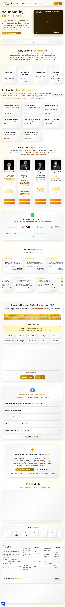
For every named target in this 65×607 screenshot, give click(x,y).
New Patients (56, 554)
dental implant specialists (37, 154)
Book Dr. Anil (25, 203)
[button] (3, 604)
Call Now (41, 377)
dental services (45, 397)
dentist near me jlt (12, 318)
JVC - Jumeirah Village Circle (44, 336)
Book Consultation (11, 33)
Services (24, 3)
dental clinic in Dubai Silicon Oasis (12, 25)
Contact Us (56, 552)
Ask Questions (43, 469)
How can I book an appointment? (14, 417)
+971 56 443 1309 (8, 563)
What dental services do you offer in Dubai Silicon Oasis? (21, 423)
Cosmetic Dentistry (27, 557)
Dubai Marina (21, 335)
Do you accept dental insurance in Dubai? (17, 430)
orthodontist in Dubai (32, 152)
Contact (40, 3)
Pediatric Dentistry (27, 567)
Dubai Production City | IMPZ (32, 341)
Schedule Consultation (25, 469)
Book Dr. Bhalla (57, 203)
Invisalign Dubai (37, 553)
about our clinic (28, 59)
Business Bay (9, 335)
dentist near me (31, 55)
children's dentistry (23, 27)
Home (14, 3)
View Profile (9, 199)
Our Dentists (46, 554)
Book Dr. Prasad (10, 203)
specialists (30, 150)
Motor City (55, 335)
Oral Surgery (26, 561)
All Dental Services (27, 548)
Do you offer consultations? (13, 410)
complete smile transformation (31, 462)
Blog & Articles (57, 561)
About (18, 3)
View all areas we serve (31, 372)
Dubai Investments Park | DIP (21, 341)
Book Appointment (27, 377)
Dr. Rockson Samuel (27, 604)
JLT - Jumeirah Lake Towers (32, 336)
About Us (56, 550)
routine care (40, 460)
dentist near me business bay (47, 318)
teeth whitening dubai (10, 315)
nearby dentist (38, 61)
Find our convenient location (14, 99)
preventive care (9, 93)
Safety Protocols (57, 559)
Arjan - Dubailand (55, 340)
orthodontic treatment (35, 95)
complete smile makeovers (10, 29)
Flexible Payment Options (33, 473)
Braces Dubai (36, 555)
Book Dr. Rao (41, 203)
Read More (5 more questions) (31, 436)
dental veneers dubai (50, 315)
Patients (30, 3)
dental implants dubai (24, 315)
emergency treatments (36, 57)
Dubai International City (9, 341)
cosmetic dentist (50, 152)
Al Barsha (44, 340)
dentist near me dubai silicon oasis (28, 318)
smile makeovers (27, 93)
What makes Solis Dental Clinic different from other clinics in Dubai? (24, 403)
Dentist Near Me (47, 548)
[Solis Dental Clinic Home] (12, 546)
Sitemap (55, 567)
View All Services (56, 94)
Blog (36, 3)
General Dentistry (27, 559)
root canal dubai (37, 315)
